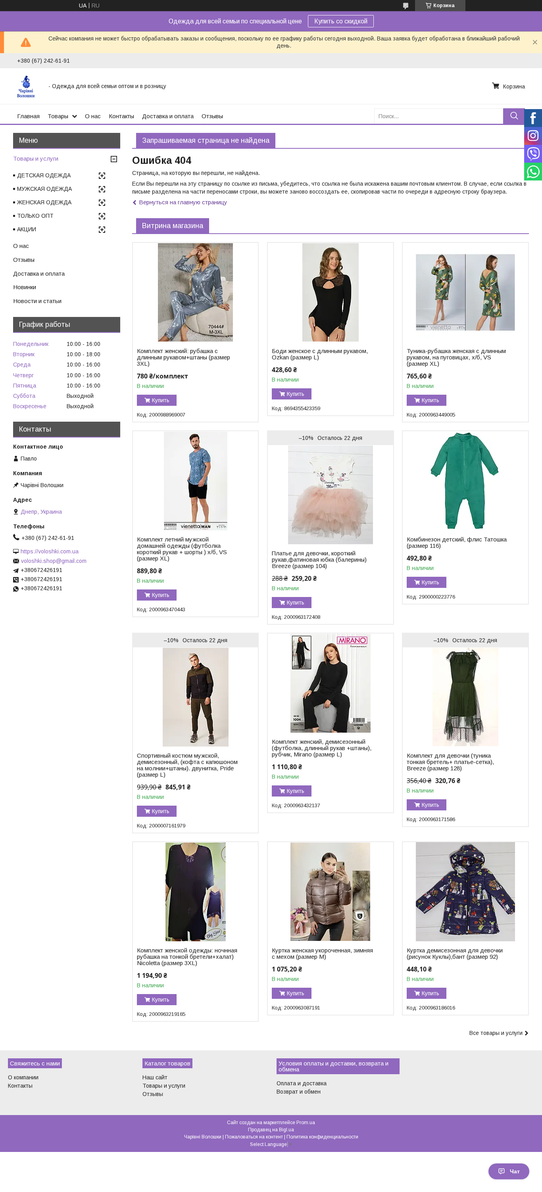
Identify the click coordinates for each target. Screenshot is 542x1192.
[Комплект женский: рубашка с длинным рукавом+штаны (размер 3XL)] (195, 292)
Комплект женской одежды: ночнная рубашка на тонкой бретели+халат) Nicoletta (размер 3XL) (187, 956)
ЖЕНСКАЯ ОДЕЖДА (44, 202)
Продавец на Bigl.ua (271, 1129)
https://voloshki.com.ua (50, 551)
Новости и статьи (37, 301)
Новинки (24, 287)
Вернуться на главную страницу (183, 202)
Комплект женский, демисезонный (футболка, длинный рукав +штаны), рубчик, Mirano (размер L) (321, 748)
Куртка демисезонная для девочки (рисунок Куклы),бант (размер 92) (455, 953)
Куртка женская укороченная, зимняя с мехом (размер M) (322, 953)
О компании (23, 1077)
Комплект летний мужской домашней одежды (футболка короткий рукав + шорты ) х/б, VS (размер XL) (182, 549)
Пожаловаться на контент (254, 1137)
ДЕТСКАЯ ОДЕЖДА (44, 175)
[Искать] (514, 116)
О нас (93, 116)
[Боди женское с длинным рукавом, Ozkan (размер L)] (330, 292)
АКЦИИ (26, 229)
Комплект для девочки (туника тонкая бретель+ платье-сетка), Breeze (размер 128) (450, 762)
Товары (58, 116)
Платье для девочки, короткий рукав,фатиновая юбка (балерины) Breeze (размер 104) (319, 559)
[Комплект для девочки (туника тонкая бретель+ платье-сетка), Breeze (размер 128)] (465, 697)
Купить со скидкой (340, 21)
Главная (28, 116)
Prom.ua (305, 1122)
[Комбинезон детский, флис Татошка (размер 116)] (465, 480)
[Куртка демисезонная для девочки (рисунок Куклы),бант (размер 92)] (465, 891)
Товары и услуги (35, 158)
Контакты (121, 116)
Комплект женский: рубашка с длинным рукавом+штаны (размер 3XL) (183, 357)
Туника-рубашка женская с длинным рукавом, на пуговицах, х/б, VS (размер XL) (456, 357)
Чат (515, 1171)
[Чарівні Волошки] (28, 86)
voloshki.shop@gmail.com (53, 561)
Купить (160, 400)
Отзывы (212, 116)
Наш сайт (154, 1077)
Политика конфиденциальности (322, 1137)
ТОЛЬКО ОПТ (35, 216)
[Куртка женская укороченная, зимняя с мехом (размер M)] (330, 891)
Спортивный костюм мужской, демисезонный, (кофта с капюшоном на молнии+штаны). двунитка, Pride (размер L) (187, 765)
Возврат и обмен (299, 1091)
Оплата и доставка (302, 1083)
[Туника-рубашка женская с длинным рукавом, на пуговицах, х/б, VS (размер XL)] (465, 292)
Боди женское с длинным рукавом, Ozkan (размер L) (320, 354)
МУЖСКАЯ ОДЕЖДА (44, 189)
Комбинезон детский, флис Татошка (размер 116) (457, 542)
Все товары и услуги (496, 1033)
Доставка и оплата (168, 116)
